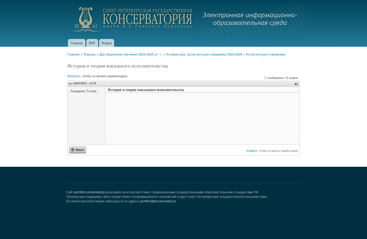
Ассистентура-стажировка (265, 54)
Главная (76, 42)
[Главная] (187, 19)
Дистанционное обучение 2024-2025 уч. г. (130, 54)
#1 (296, 83)
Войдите (73, 76)
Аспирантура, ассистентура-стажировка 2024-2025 (204, 54)
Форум (107, 42)
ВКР (92, 42)
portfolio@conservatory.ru (158, 201)
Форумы (89, 54)
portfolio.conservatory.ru (91, 192)
